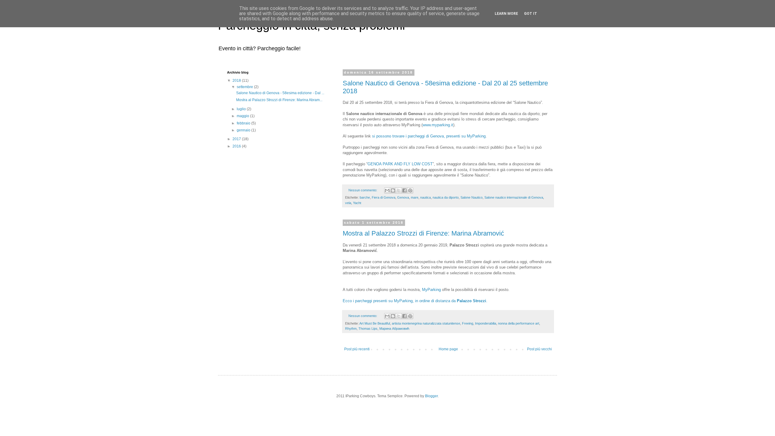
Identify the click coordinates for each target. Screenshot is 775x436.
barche (365, 197)
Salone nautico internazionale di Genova (513, 197)
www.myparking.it (438, 125)
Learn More (506, 14)
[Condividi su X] (399, 190)
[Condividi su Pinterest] (410, 190)
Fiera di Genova (383, 197)
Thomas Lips (368, 328)
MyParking (431, 289)
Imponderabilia (485, 323)
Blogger (431, 396)
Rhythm (351, 328)
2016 (237, 146)
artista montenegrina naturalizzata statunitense (426, 323)
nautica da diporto (446, 197)
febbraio (244, 123)
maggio (243, 116)
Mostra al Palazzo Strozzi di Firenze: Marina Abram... (279, 100)
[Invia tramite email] (387, 190)
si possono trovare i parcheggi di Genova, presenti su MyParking (429, 136)
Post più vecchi (539, 349)
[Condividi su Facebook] (404, 190)
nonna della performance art (518, 323)
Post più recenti (357, 349)
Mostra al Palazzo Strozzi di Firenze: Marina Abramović (423, 233)
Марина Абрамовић (394, 328)
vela (348, 203)
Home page (448, 349)
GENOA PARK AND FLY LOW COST (400, 164)
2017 (237, 139)
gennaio (244, 130)
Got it (530, 14)
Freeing (467, 323)
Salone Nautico (471, 197)
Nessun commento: (363, 190)
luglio (242, 109)
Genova (403, 197)
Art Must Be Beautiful (374, 323)
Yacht (357, 203)
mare (414, 197)
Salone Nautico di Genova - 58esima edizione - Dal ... (280, 93)
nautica (425, 197)
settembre (245, 87)
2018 (237, 80)
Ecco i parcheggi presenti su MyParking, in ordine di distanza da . (415, 301)
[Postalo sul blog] (393, 190)
